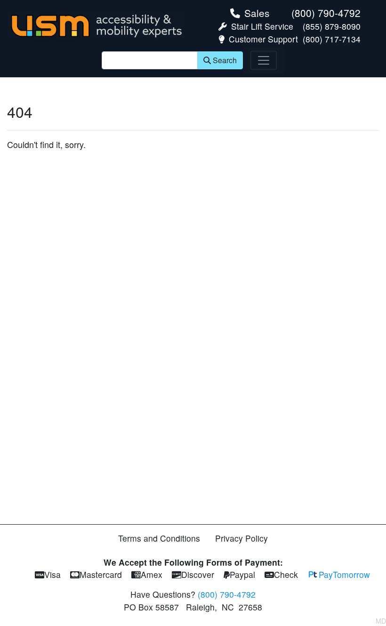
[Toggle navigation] (263, 60)
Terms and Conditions (159, 538)
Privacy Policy (241, 538)
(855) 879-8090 (332, 26)
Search (225, 60)
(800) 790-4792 (326, 13)
